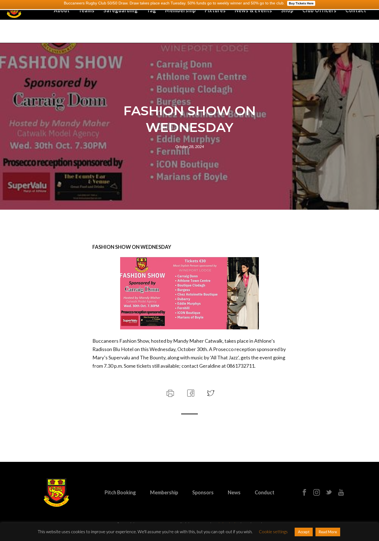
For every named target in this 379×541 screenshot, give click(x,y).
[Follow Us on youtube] (341, 492)
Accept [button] (303, 532)
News (234, 492)
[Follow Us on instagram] (316, 492)
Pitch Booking (120, 492)
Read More (328, 532)
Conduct (264, 492)
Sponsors (203, 492)
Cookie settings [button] (273, 531)
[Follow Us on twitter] (328, 492)
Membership (164, 492)
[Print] (169, 392)
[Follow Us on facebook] (304, 492)
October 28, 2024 (189, 146)
